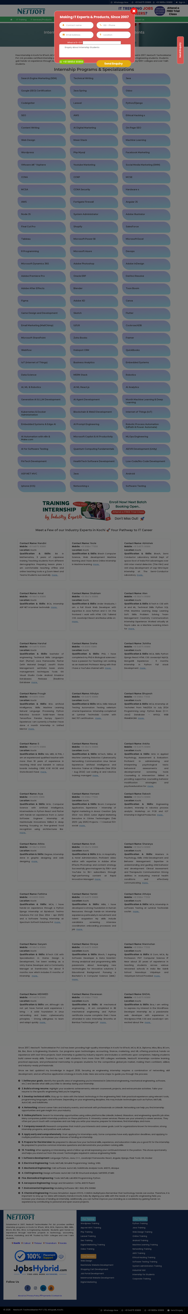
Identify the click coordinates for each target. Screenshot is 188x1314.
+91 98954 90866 (72, 61)
